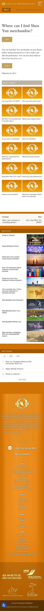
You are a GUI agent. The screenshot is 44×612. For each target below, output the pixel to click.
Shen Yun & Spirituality (22, 483)
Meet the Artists (22, 486)
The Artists (22, 503)
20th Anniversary (22, 467)
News (11, 356)
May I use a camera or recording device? (11, 221)
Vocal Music (22, 540)
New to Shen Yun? (22, 470)
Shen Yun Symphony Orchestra (22, 472)
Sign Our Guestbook (22, 454)
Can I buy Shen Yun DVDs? (34, 221)
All (5, 356)
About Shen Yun (22, 501)
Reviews (22, 506)
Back (7, 9)
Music (22, 538)
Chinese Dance (22, 535)
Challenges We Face (22, 481)
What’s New (22, 518)
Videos (22, 494)
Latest (22, 498)
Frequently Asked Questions (22, 489)
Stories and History (22, 551)
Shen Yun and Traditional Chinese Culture (22, 554)
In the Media (22, 509)
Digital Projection (22, 546)
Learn (22, 531)
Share (7, 39)
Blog (18, 356)
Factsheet (22, 478)
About (22, 464)
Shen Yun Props (22, 549)
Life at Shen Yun (22, 475)
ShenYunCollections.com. (12, 58)
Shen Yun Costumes (22, 543)
